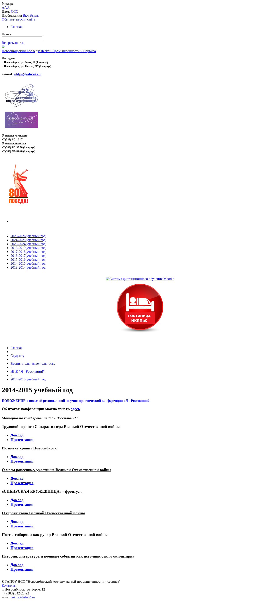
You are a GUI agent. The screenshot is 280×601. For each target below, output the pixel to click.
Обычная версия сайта (18, 19)
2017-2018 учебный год (28, 252)
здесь (75, 409)
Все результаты (13, 43)
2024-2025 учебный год (28, 240)
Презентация (21, 439)
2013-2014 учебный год (28, 267)
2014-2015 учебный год (28, 263)
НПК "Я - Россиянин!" (27, 371)
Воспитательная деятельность (32, 363)
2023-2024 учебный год (28, 244)
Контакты (9, 585)
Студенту (17, 355)
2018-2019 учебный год (28, 248)
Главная (16, 27)
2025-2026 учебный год (28, 236)
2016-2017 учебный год (28, 255)
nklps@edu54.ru (23, 597)
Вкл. (26, 15)
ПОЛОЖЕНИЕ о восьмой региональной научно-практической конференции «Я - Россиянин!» (76, 400)
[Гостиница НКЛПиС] (140, 333)
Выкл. (34, 15)
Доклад (16, 435)
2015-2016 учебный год (28, 259)
